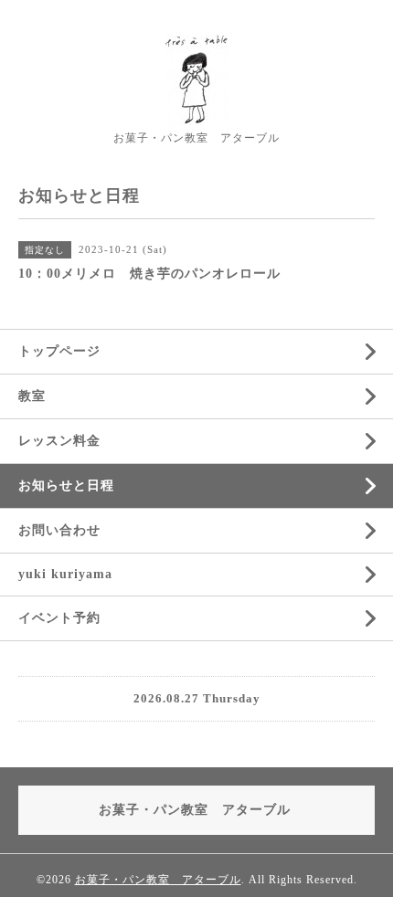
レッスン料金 (59, 441)
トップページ (59, 351)
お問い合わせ (59, 530)
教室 (32, 396)
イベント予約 (59, 618)
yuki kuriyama (65, 574)
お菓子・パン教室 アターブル (158, 879)
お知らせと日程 (66, 485)
